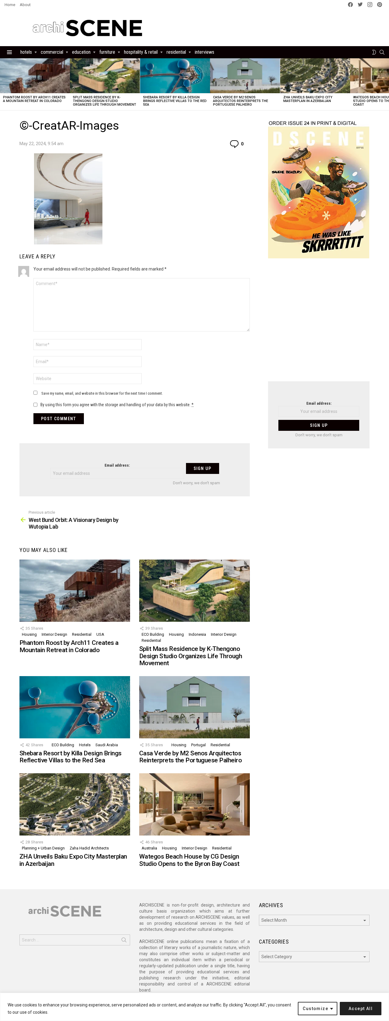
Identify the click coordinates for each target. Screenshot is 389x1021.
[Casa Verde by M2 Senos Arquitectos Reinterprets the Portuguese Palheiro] (245, 75)
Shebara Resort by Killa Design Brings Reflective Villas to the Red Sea (175, 101)
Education (81, 52)
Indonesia (197, 634)
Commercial (52, 52)
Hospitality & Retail (141, 52)
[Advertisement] (319, 324)
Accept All (361, 1008)
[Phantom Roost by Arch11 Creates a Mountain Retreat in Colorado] (35, 75)
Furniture (107, 52)
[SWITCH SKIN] (374, 52)
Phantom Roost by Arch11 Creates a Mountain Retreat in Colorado (34, 99)
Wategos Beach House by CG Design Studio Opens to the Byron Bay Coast (189, 860)
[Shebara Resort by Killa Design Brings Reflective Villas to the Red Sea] (175, 75)
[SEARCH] (382, 52)
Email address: (117, 465)
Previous (3, 84)
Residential (176, 52)
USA (100, 634)
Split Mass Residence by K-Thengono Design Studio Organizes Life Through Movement (104, 101)
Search (124, 941)
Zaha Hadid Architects (89, 848)
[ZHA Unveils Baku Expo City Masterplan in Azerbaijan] (315, 75)
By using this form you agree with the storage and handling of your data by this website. (117, 404)
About (25, 4)
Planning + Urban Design (43, 848)
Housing (29, 634)
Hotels (26, 52)
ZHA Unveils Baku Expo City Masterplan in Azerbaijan (307, 99)
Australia (149, 848)
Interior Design (54, 634)
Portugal (198, 745)
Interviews (204, 52)
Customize (315, 1008)
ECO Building (153, 634)
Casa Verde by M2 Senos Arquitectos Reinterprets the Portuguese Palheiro (240, 101)
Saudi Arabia (106, 745)
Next (386, 84)
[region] (194, 1007)
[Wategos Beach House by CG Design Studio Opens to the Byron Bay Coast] (194, 804)
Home (10, 4)
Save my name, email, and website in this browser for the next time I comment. (102, 393)
